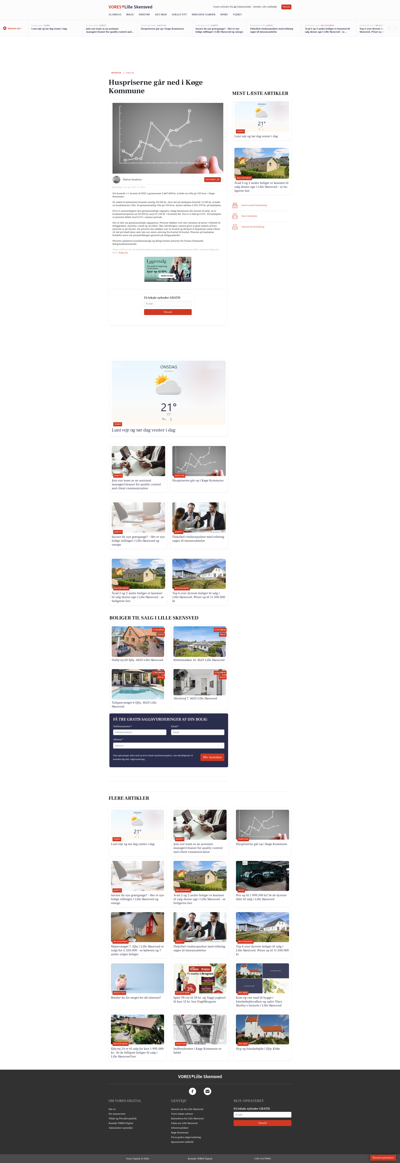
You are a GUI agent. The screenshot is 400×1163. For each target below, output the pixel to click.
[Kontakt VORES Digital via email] (207, 1091)
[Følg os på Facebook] (192, 1091)
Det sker (161, 14)
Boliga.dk (123, 252)
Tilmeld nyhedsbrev (383, 1157)
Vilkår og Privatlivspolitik (123, 1118)
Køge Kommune (180, 1132)
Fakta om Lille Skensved (184, 1123)
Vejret (237, 14)
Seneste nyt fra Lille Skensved (187, 1109)
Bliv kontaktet (212, 757)
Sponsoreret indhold (182, 1141)
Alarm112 (115, 14)
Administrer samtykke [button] (121, 1127)
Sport (224, 14)
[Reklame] (167, 269)
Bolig (130, 14)
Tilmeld (286, 6)
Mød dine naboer (203, 14)
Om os (112, 1109)
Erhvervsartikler (179, 1127)
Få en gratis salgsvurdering (186, 1137)
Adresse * (118, 739)
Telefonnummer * (122, 726)
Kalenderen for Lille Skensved (187, 1118)
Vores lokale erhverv (182, 1113)
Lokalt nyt (179, 14)
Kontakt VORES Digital (121, 1123)
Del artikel (210, 179)
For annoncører (117, 1113)
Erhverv (144, 14)
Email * (175, 726)
